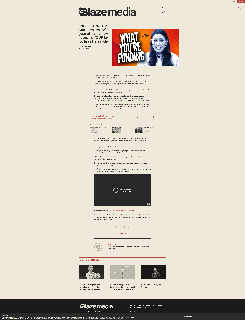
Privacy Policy (88, 311)
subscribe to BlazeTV (141, 215)
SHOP (162, 12)
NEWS (162, 7)
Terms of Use (82, 311)
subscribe (241, 1)
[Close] (243, 316)
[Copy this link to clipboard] (128, 227)
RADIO (162, 10)
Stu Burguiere (98, 147)
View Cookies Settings (188, 316)
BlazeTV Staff (86, 46)
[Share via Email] (124, 227)
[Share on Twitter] (120, 227)
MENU (238, 9)
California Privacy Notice (96, 311)
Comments (122, 233)
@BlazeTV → (111, 248)
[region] (122, 316)
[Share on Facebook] (116, 227)
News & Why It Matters (123, 211)
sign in (234, 1)
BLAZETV (163, 11)
